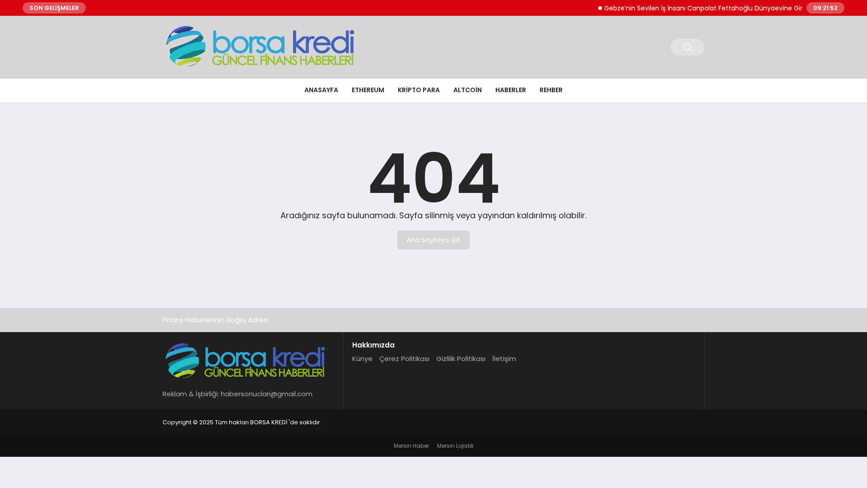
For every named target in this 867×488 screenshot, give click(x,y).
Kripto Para (419, 89)
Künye (362, 358)
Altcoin (467, 89)
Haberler (510, 89)
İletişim (504, 358)
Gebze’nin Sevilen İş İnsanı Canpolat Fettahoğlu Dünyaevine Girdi (700, 8)
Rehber (551, 89)
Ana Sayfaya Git (433, 239)
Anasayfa (321, 89)
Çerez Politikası (404, 358)
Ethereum (368, 89)
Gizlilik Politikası (460, 358)
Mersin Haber (411, 446)
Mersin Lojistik (455, 446)
